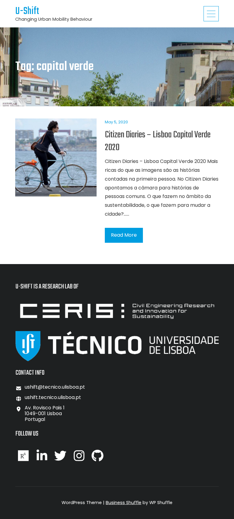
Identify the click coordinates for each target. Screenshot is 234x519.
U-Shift (27, 11)
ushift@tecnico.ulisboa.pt (55, 386)
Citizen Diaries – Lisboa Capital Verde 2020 (158, 141)
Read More (124, 234)
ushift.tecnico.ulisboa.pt (53, 397)
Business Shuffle (123, 503)
